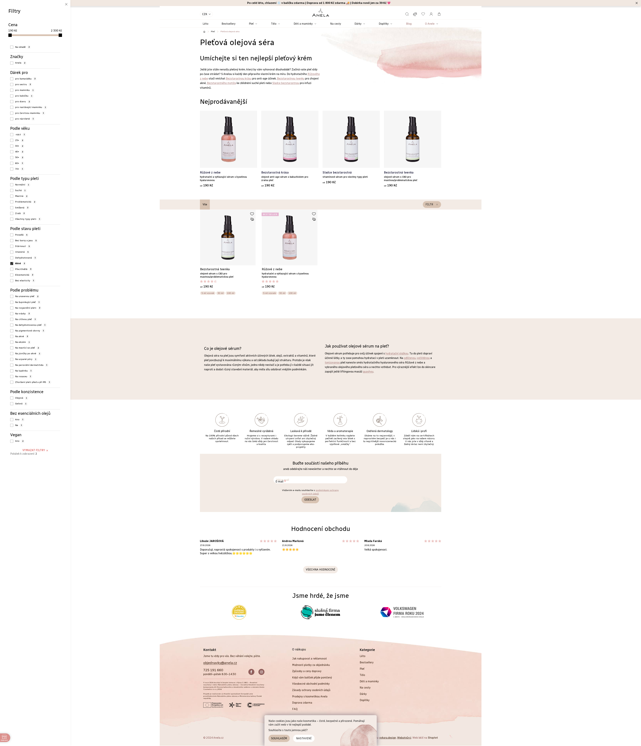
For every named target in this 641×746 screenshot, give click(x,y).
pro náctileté (24, 118)
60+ (19, 163)
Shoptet (433, 737)
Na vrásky (22, 313)
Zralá (19, 213)
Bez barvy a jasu (26, 240)
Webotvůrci (404, 737)
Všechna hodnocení (320, 569)
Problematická (25, 201)
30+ (19, 146)
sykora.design (387, 737)
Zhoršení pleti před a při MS (32, 382)
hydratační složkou (396, 353)
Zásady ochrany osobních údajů (311, 690)
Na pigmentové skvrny (29, 330)
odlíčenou (410, 358)
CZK (204, 14)
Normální (22, 184)
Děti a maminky (369, 681)
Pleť (362, 668)
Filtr (429, 204)
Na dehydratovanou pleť (30, 325)
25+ (19, 140)
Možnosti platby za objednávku (311, 665)
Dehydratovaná (25, 257)
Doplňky (365, 700)
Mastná (21, 196)
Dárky (363, 694)
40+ (19, 151)
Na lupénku (23, 370)
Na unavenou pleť (26, 296)
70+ (19, 168)
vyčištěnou (423, 358)
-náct (20, 134)
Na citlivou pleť (25, 319)
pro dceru (22, 101)
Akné (20, 263)
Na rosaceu (23, 376)
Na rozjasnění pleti (27, 307)
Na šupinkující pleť (27, 302)
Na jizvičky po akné (27, 353)
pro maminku (24, 90)
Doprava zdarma (302, 702)
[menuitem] (205, 23)
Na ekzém (22, 342)
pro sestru (23, 84)
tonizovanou (332, 362)
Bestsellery (367, 662)
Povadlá (21, 234)
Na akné (21, 336)
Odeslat (310, 499)
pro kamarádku (25, 78)
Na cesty (365, 687)
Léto (362, 656)
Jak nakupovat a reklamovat (309, 658)
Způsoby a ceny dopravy (306, 671)
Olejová (21, 397)
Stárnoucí (22, 246)
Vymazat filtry (33, 450)
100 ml (230, 293)
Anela (20, 62)
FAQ (294, 709)
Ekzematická (24, 274)
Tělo (362, 675)
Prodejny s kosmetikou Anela (309, 696)
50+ (19, 157)
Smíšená (21, 207)
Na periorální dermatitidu (31, 365)
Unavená (21, 251)
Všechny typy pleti (27, 219)
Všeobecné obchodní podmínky (311, 683)
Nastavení (304, 738)
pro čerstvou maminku (29, 113)
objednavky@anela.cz (220, 663)
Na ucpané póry (25, 359)
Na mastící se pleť (27, 347)
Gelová (20, 403)
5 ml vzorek (207, 293)
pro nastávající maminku (30, 107)
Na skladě (22, 47)
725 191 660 (213, 670)
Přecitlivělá (23, 269)
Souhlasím (279, 738)
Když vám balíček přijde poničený (312, 677)
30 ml (221, 293)
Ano (19, 419)
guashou (368, 371)
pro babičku (23, 95)
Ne (18, 425)
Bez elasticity (24, 280)
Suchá (20, 190)
